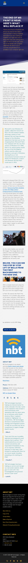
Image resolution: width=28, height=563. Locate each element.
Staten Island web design (16, 366)
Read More (6, 380)
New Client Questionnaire (10, 522)
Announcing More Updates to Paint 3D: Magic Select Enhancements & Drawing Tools (13, 189)
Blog (19, 322)
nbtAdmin (7, 322)
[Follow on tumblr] (17, 397)
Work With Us (6, 511)
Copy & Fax (6, 514)
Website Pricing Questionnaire (11, 525)
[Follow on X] (11, 397)
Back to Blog (9, 330)
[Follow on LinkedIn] (14, 397)
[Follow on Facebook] (4, 397)
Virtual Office (6, 516)
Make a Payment (7, 519)
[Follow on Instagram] (7, 397)
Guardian (5, 117)
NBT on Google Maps (9, 393)
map (16, 541)
